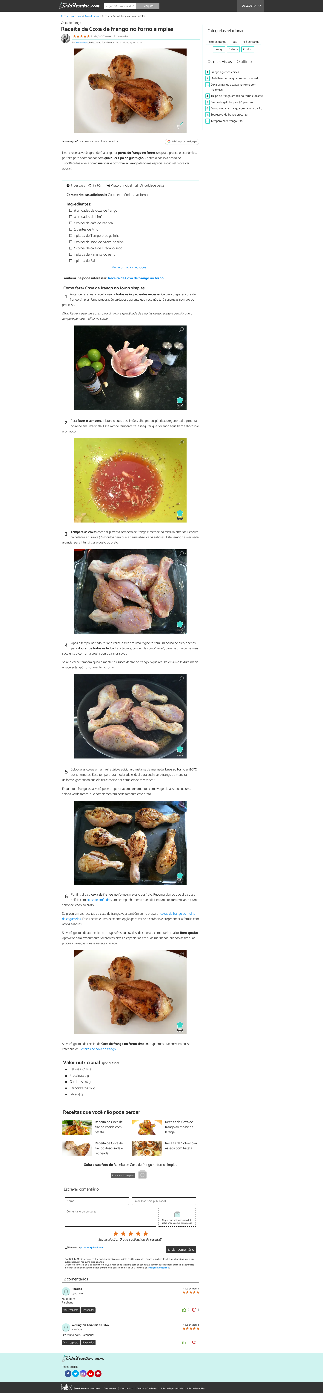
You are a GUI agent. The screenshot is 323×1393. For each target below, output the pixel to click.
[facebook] (68, 1373)
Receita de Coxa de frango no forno (136, 278)
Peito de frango (216, 41)
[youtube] (90, 1373)
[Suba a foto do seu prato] (142, 1175)
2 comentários (121, 36)
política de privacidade (91, 1248)
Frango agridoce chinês (225, 72)
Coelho (247, 49)
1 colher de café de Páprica (93, 223)
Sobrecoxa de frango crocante (229, 114)
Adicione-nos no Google (184, 142)
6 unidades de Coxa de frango (95, 211)
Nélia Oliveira (82, 43)
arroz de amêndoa (99, 900)
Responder (88, 1310)
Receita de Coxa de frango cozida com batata (109, 1127)
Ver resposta (70, 1310)
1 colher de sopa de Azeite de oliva (98, 242)
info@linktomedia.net (158, 1268)
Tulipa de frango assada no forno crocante (237, 96)
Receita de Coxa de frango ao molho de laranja (179, 1127)
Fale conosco (126, 1388)
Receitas (65, 16)
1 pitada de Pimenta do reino (94, 255)
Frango (219, 49)
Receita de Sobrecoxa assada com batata (181, 1146)
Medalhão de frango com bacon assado (235, 78)
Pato (234, 41)
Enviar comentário (181, 1250)
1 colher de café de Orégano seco (97, 248)
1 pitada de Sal (84, 261)
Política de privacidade (172, 1388)
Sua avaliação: (108, 1240)
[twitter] (75, 1373)
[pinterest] (98, 1373)
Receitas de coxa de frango (97, 1049)
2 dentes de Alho (85, 229)
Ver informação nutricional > (130, 267)
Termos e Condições (147, 1388)
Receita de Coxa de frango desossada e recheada (109, 1148)
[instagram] (83, 1373)
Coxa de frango (92, 16)
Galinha (233, 49)
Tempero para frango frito (227, 121)
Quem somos (110, 1388)
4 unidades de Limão (88, 217)
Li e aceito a (85, 1247)
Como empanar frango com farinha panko (236, 108)
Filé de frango (251, 41)
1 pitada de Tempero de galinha (96, 236)
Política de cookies (196, 1388)
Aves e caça (77, 16)
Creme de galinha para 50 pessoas (232, 102)
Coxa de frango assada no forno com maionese (233, 87)
